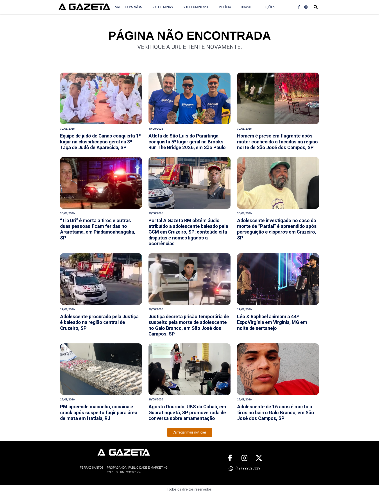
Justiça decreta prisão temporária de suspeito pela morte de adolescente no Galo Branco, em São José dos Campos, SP (188, 325)
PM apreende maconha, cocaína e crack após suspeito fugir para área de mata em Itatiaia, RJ (98, 412)
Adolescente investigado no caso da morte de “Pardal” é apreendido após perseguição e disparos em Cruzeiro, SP (277, 229)
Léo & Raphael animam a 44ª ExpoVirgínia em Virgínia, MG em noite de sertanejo (272, 322)
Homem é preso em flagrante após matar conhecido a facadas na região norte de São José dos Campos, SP (277, 141)
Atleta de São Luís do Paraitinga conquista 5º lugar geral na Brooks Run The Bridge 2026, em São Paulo (187, 141)
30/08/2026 (67, 128)
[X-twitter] (259, 458)
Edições (268, 7)
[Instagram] (305, 7)
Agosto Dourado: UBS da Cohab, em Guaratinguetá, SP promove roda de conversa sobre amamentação (187, 412)
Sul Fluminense (196, 7)
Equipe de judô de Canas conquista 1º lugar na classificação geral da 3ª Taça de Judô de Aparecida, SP (100, 141)
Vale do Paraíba (128, 7)
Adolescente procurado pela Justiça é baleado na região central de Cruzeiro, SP (99, 322)
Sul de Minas (162, 7)
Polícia (225, 7)
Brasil (246, 7)
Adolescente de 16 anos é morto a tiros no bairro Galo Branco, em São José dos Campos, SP (275, 412)
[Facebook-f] (298, 7)
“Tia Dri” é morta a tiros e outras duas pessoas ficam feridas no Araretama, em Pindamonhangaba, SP (97, 229)
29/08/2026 (67, 309)
